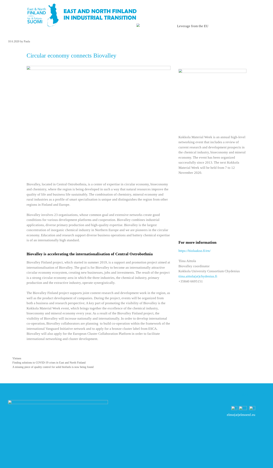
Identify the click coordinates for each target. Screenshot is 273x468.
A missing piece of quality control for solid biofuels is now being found (53, 367)
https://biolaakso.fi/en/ (194, 251)
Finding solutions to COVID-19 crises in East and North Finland (49, 362)
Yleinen (16, 358)
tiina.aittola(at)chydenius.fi (197, 276)
